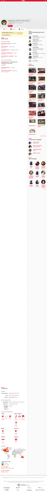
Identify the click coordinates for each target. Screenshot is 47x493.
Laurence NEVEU (37, 176)
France (6, 468)
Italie (13, 468)
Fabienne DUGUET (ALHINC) (37, 167)
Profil (6, 29)
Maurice (9, 468)
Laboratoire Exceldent (6, 70)
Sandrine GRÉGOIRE (37, 149)
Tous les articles (27, 481)
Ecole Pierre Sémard (6, 43)
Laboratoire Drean (5, 67)
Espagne (2, 468)
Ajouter (10, 25)
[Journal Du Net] (29, 487)
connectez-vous (13, 33)
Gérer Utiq (17, 482)
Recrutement (34, 481)
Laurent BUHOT (36, 142)
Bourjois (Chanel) (5, 62)
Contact (23, 481)
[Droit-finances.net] (40, 487)
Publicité (20, 481)
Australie (2, 471)
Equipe (11, 481)
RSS (30, 481)
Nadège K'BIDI (36, 39)
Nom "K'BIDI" (35, 60)
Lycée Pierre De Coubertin (7, 56)
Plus (45, 189)
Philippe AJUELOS (31, 186)
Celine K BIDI (31, 167)
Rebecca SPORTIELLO (37, 145)
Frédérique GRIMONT (43, 167)
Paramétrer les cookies (11, 482)
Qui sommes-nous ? (6, 481)
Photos (13, 29)
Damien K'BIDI (35, 47)
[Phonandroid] (40, 490)
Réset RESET (37, 186)
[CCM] (18, 487)
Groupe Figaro (28, 482)
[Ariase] (29, 490)
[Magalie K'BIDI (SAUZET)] (4, 22)
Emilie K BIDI (35, 43)
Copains (22, 29)
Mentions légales (22, 482)
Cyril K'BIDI (35, 52)
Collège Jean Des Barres (7, 53)
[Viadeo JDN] (18, 490)
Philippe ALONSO (36, 153)
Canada (6, 471)
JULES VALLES (4, 46)
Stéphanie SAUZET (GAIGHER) (43, 186)
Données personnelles (40, 481)
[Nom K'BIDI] (30, 61)
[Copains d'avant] (6, 490)
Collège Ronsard (5, 49)
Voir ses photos (43, 135)
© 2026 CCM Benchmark (35, 482)
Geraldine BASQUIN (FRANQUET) (31, 177)
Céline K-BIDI (35, 56)
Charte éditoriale (15, 481)
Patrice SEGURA (43, 176)
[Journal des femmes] (6, 487)
